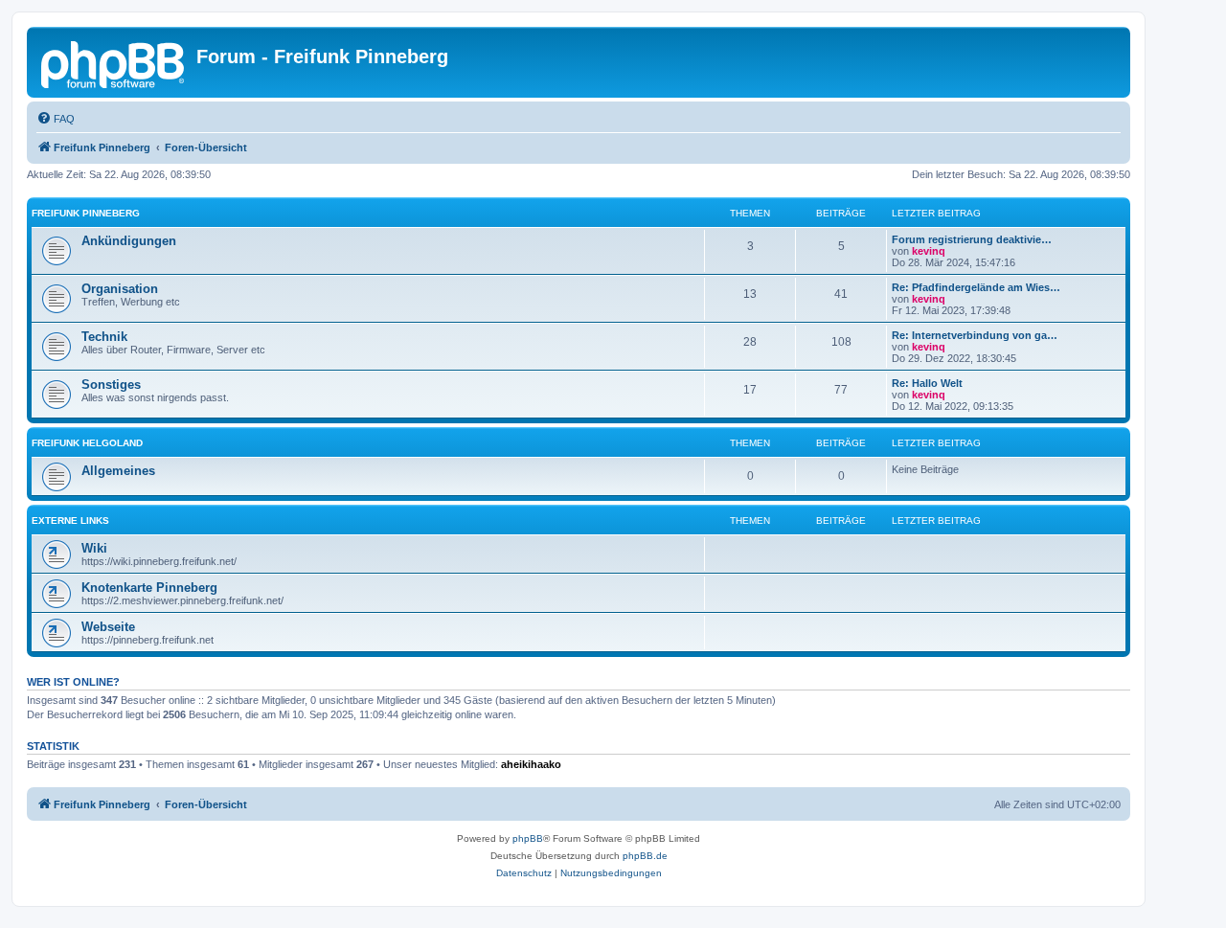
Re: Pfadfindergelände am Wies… (976, 287)
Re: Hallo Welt (927, 383)
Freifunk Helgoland (87, 443)
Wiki (94, 548)
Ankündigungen (128, 241)
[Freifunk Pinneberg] (114, 62)
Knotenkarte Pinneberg (149, 587)
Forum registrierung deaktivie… (972, 239)
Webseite (108, 627)
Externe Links (70, 520)
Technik (104, 336)
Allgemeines (118, 471)
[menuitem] (55, 118)
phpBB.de (645, 855)
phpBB (527, 838)
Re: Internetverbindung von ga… (974, 335)
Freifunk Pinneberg (86, 213)
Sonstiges (111, 384)
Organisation (119, 289)
